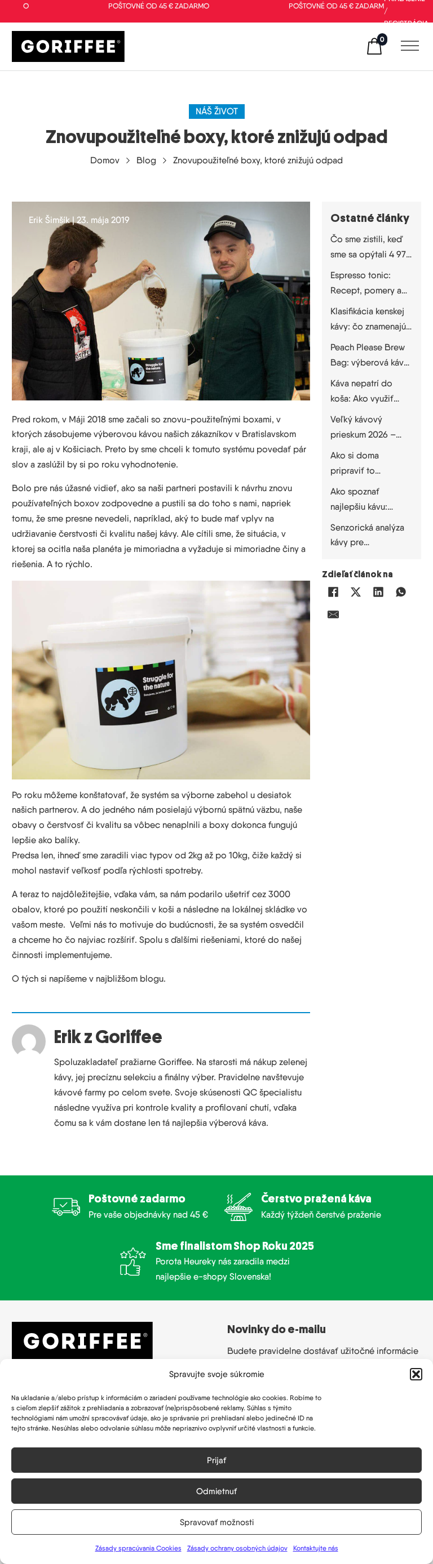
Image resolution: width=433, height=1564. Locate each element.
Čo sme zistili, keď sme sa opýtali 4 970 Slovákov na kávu (371, 248)
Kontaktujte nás (315, 1548)
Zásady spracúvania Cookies (138, 1548)
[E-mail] (333, 614)
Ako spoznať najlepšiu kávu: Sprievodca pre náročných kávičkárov (361, 500)
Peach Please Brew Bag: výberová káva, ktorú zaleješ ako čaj (370, 356)
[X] (355, 592)
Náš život (217, 111)
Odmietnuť (216, 1491)
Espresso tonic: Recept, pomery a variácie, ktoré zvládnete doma (365, 284)
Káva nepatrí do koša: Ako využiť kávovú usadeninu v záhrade (368, 392)
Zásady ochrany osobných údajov (237, 1548)
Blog (146, 160)
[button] (416, 1374)
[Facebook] (333, 592)
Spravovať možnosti (217, 1522)
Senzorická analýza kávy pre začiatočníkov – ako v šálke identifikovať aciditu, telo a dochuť (369, 536)
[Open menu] (407, 46)
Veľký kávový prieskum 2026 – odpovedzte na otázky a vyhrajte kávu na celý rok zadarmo (363, 428)
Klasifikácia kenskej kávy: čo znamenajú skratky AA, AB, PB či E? (368, 320)
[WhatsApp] (401, 592)
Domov (105, 160)
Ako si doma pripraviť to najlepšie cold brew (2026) (369, 464)
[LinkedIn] (378, 592)
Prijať (216, 1460)
